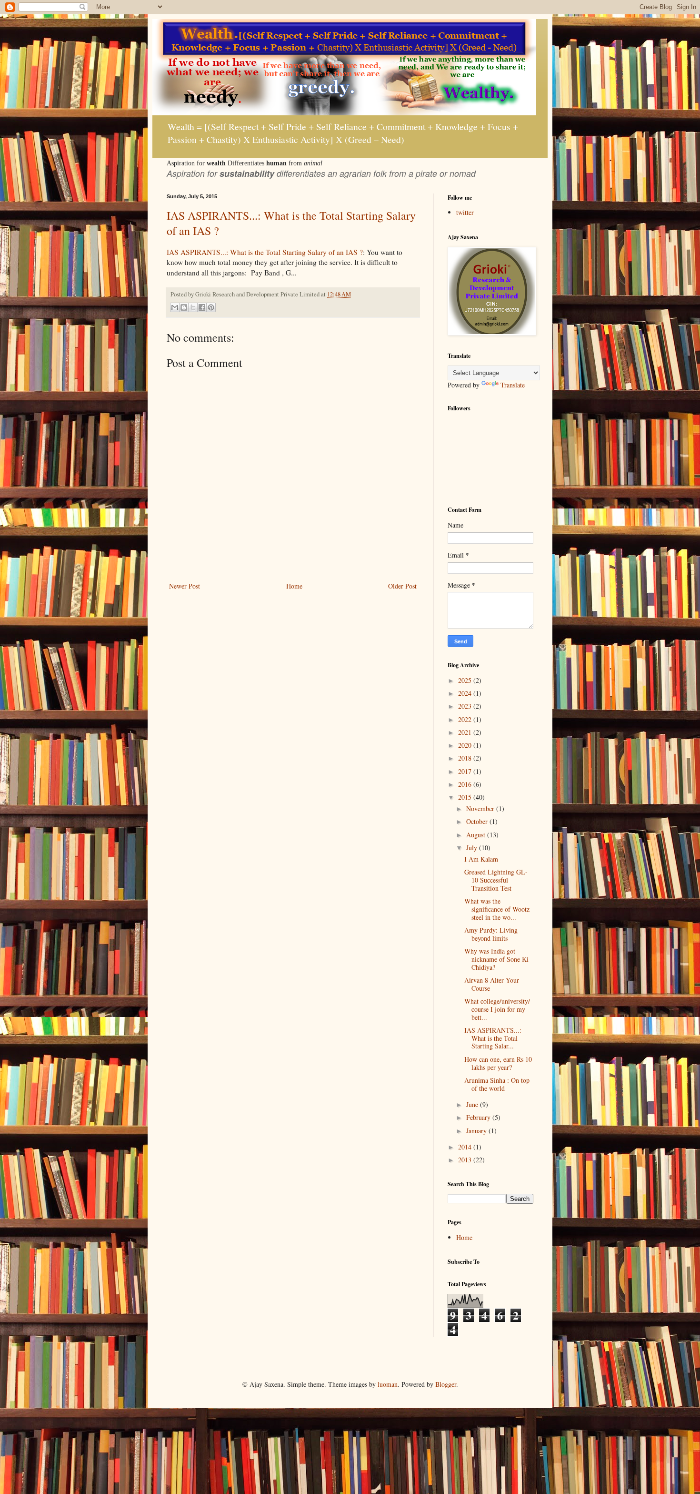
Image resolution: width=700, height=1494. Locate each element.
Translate (512, 384)
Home (294, 585)
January (477, 1130)
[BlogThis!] (184, 307)
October (478, 821)
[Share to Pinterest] (211, 307)
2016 (465, 784)
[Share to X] (193, 307)
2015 (465, 797)
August (476, 834)
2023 (465, 706)
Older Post (402, 585)
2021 (465, 732)
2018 (465, 757)
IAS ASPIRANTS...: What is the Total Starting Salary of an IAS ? (265, 252)
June (473, 1104)
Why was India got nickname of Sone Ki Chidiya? (496, 959)
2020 (465, 745)
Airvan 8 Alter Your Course (491, 984)
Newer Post (184, 585)
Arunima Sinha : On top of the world (497, 1084)
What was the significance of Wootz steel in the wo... (497, 909)
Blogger (445, 1384)
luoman (388, 1384)
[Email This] (175, 307)
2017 (465, 771)
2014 (465, 1146)
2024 (465, 693)
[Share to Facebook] (202, 307)
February (479, 1117)
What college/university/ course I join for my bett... (497, 1009)
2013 (465, 1159)
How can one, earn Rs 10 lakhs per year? (498, 1063)
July (472, 847)
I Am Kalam (481, 859)
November (481, 808)
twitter (465, 212)
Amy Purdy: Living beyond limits (491, 934)
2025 (465, 680)
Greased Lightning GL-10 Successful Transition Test (496, 880)
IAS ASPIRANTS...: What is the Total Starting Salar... (492, 1038)
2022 (465, 719)
